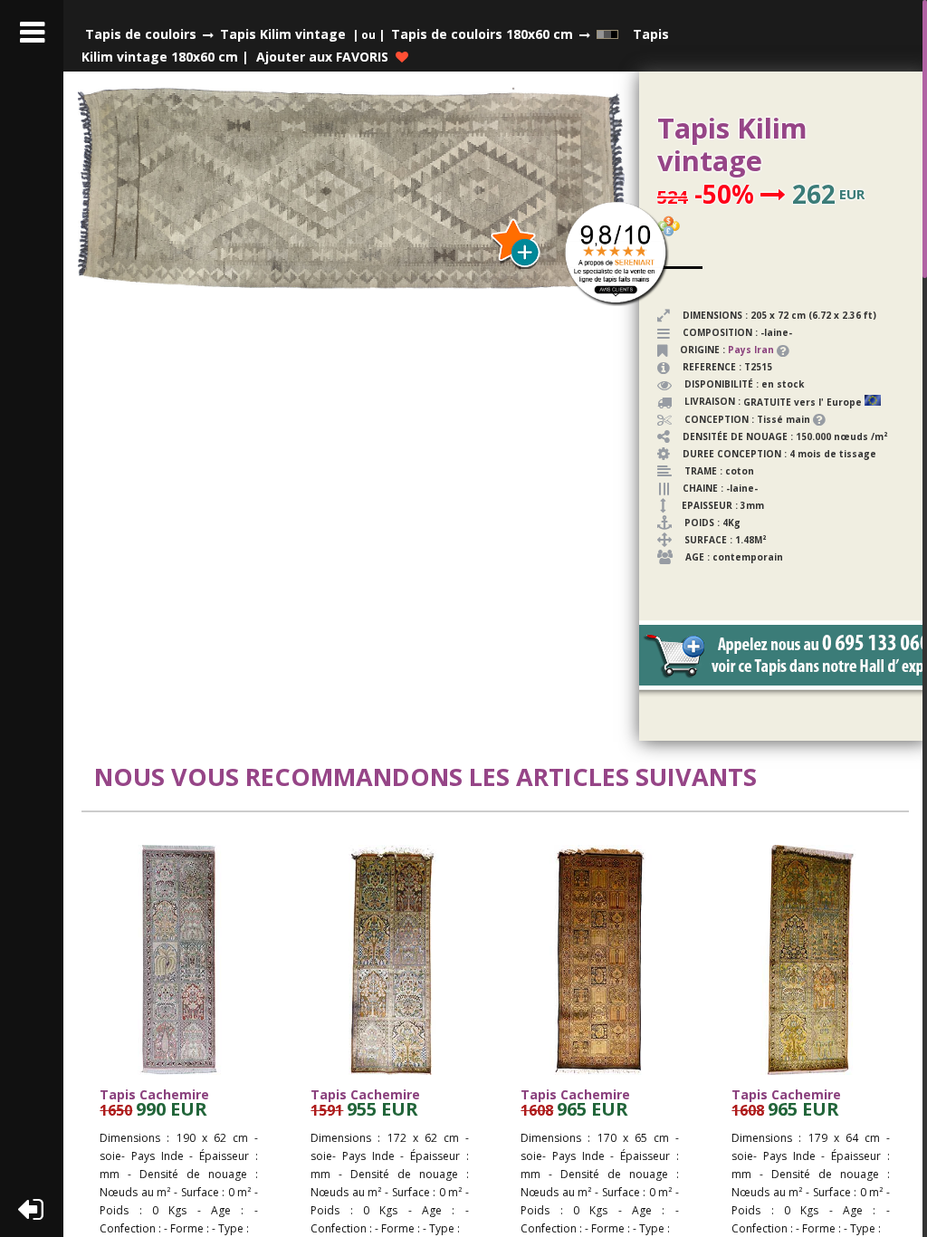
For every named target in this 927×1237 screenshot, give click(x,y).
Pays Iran (751, 349)
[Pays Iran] (775, 349)
